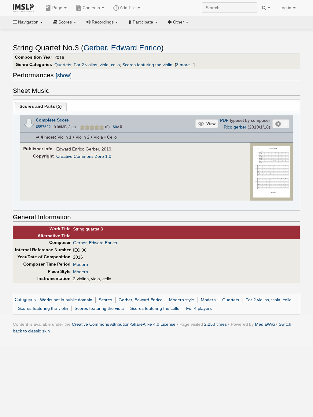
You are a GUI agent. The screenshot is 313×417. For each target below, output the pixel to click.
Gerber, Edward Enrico (122, 48)
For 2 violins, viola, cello (97, 64)
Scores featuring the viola (99, 308)
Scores (105, 299)
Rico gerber (235, 127)
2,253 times (215, 324)
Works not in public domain (66, 299)
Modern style (181, 299)
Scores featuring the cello (154, 308)
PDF (224, 120)
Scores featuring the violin (147, 64)
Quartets (62, 64)
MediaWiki (265, 324)
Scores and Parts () (41, 106)
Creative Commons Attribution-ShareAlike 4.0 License (123, 324)
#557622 (43, 127)
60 (115, 127)
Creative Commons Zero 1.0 (83, 156)
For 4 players (199, 308)
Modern (80, 264)
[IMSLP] (24, 7)
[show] (64, 75)
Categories (25, 299)
